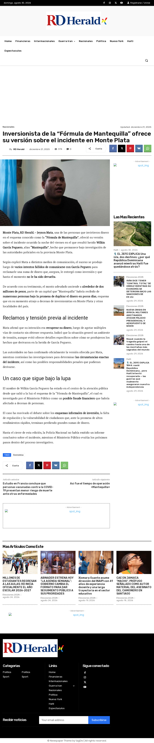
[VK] (139, 148)
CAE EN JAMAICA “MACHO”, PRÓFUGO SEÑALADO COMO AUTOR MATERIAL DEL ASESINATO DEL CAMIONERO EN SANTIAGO (133, 585)
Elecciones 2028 (134, 277)
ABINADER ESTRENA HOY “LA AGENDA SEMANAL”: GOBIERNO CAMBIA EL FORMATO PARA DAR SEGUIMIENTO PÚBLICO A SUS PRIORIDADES (57, 585)
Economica (18, 455)
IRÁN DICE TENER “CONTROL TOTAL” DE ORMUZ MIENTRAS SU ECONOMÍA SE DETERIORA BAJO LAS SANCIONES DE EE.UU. (138, 288)
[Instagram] (110, 3)
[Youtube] (122, 3)
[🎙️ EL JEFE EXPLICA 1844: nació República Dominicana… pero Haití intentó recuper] (119, 363)
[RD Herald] (6, 149)
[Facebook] (104, 3)
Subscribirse (99, 720)
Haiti (116, 250)
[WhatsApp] (147, 148)
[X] (116, 3)
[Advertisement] (77, 96)
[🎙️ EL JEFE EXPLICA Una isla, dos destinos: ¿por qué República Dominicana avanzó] (132, 233)
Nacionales (8, 127)
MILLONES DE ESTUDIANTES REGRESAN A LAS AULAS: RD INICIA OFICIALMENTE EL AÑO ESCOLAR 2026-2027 (19, 584)
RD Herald (18, 149)
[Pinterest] (130, 148)
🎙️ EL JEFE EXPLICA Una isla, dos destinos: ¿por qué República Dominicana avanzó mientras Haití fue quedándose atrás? (132, 260)
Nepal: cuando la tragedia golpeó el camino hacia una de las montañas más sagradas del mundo (138, 344)
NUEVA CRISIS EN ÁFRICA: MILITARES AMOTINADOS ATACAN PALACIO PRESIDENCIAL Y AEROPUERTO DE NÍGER (137, 317)
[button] (146, 60)
